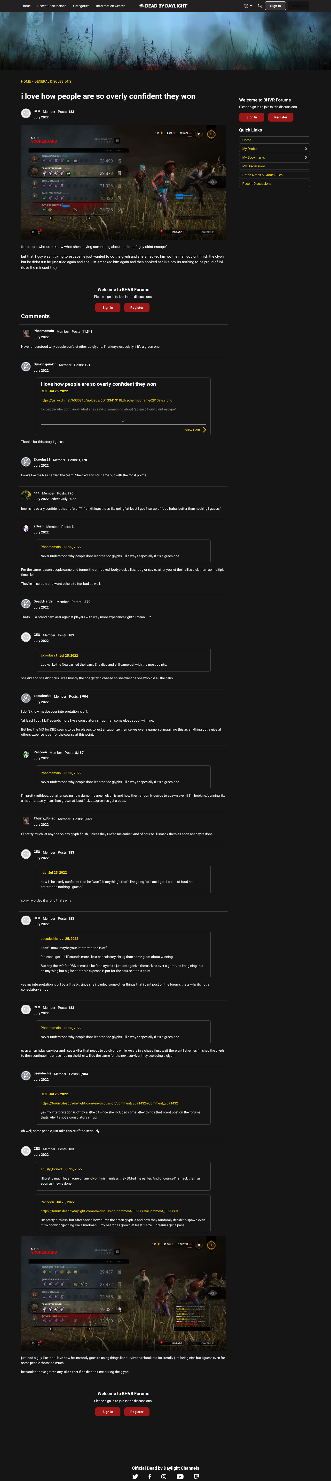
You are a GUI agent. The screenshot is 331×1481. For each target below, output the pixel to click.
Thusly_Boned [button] (44, 818)
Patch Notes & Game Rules (262, 175)
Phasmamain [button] (44, 331)
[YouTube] (180, 1478)
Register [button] (136, 307)
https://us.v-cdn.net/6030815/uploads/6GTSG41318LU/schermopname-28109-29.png (106, 400)
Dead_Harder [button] (44, 601)
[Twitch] (196, 1478)
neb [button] (36, 493)
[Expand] (123, 421)
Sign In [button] (107, 307)
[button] (26, 113)
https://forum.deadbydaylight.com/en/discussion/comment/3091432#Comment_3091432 (109, 1103)
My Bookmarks (274, 157)
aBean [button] (39, 526)
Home (246, 140)
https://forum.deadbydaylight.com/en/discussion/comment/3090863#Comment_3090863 (109, 1211)
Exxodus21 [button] (42, 459)
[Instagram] (163, 1478)
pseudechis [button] (42, 696)
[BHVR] (163, 6)
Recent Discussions (256, 183)
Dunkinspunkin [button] (45, 364)
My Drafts (274, 149)
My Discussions (254, 166)
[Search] (260, 5)
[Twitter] (135, 1478)
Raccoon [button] (40, 752)
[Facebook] (150, 1478)
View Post (192, 430)
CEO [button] (37, 111)
